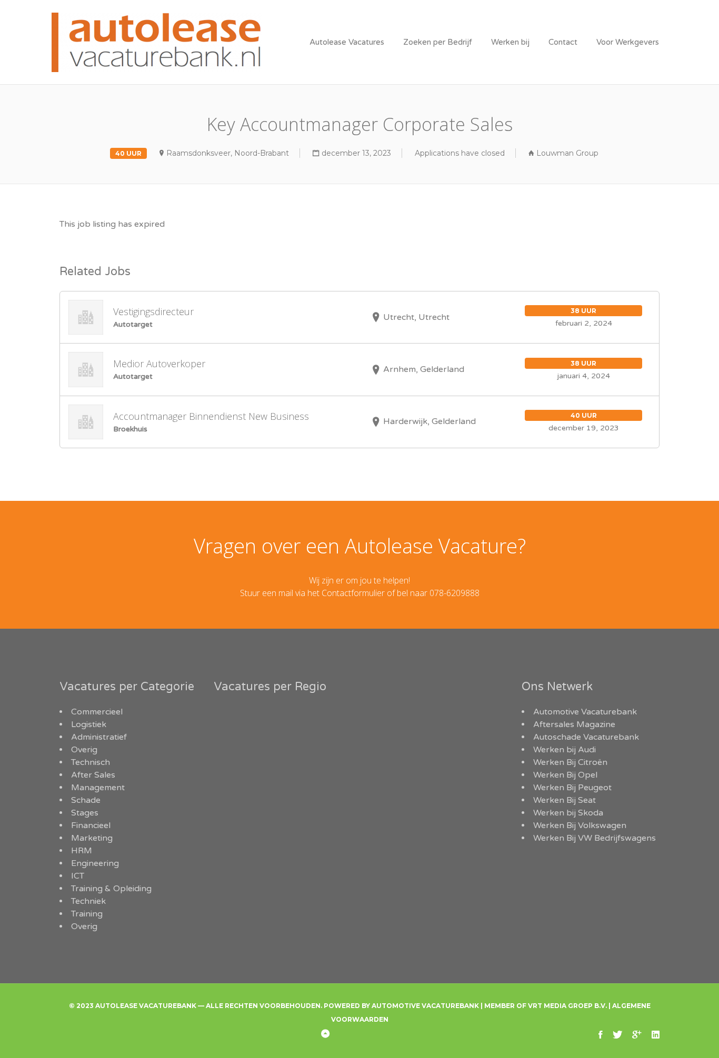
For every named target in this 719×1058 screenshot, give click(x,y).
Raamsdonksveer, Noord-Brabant (227, 153)
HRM (81, 850)
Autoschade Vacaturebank (586, 737)
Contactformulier (353, 593)
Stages (84, 813)
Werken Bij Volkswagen (579, 825)
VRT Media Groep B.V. (567, 1006)
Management (98, 787)
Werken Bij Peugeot (572, 787)
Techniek (88, 901)
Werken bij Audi (564, 749)
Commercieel (97, 712)
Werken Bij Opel (565, 775)
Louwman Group (567, 153)
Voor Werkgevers (627, 42)
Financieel (91, 825)
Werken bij (510, 42)
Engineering (95, 863)
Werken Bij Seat (564, 800)
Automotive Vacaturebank (585, 712)
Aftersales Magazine (574, 724)
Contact (562, 42)
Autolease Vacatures (346, 42)
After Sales (93, 775)
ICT (77, 876)
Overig (84, 749)
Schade (86, 800)
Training (87, 914)
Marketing (92, 838)
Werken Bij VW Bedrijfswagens (594, 838)
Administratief (99, 737)
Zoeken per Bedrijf (437, 42)
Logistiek (88, 724)
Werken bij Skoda (568, 813)
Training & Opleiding (111, 888)
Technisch (90, 762)
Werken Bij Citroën (570, 762)
